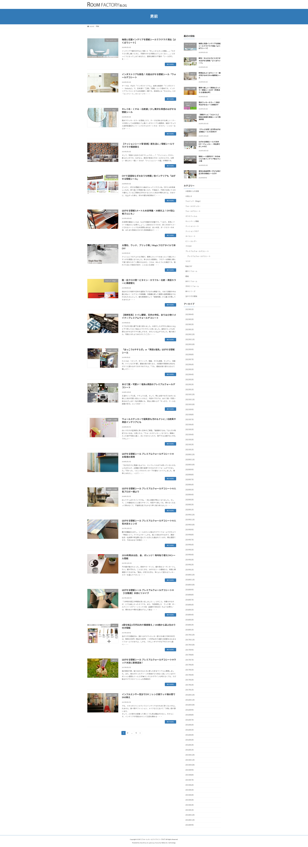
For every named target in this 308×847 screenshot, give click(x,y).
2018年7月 (189, 600)
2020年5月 (189, 490)
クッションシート (192, 226)
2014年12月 (190, 815)
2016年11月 (190, 700)
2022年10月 (190, 344)
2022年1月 (189, 389)
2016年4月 (189, 735)
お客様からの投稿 (192, 191)
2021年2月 (189, 445)
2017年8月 (189, 655)
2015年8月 (189, 775)
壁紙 (187, 276)
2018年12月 (190, 575)
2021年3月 (189, 439)
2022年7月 (189, 359)
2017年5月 (189, 670)
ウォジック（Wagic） (193, 201)
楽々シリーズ (190, 291)
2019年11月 (190, 520)
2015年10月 (190, 765)
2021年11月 (190, 399)
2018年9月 (189, 590)
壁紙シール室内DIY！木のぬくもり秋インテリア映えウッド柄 (210, 159)
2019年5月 (189, 550)
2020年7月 (189, 480)
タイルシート (190, 236)
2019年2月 (189, 565)
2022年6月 (189, 364)
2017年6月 (189, 665)
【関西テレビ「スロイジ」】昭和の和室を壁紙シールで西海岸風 (210, 117)
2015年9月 (189, 770)
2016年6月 (189, 725)
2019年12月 (190, 515)
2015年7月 (189, 780)
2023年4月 (189, 314)
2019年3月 (189, 560)
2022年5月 (189, 369)
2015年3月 (189, 800)
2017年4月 (189, 675)
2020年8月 (189, 474)
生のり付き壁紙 (191, 296)
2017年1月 (189, 690)
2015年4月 (189, 795)
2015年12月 (190, 755)
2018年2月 (189, 625)
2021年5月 (189, 429)
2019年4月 (189, 555)
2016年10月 (190, 705)
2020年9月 (189, 470)
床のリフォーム (191, 281)
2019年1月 (189, 570)
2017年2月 (189, 685)
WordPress (143, 843)
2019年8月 (189, 535)
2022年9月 (189, 349)
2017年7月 (189, 660)
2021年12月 (190, 394)
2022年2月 (189, 384)
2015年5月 (189, 790)
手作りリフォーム (192, 286)
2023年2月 (189, 324)
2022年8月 (189, 354)
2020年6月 (189, 485)
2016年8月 (189, 715)
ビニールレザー (191, 241)
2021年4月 (189, 435)
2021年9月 (189, 410)
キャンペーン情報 (192, 221)
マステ (187, 261)
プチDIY (188, 246)
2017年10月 (190, 645)
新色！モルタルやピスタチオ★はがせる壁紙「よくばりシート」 (210, 61)
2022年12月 (190, 334)
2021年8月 (189, 414)
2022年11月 (190, 339)
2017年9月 (189, 650)
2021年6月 (189, 424)
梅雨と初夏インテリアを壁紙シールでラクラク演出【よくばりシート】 (210, 46)
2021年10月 (190, 404)
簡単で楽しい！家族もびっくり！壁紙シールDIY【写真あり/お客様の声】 (210, 90)
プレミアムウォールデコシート (197, 251)
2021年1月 (189, 449)
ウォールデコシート (193, 211)
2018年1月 (189, 630)
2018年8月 (189, 595)
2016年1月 (189, 750)
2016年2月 (189, 745)
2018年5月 (189, 610)
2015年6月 (189, 785)
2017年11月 (190, 640)
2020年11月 (190, 460)
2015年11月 (190, 760)
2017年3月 (189, 680)
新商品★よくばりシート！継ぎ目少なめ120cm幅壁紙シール (210, 75)
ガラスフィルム (191, 216)
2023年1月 (189, 329)
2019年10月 (190, 525)
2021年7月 (189, 419)
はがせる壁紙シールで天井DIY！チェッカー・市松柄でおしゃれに (209, 144)
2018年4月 (189, 615)
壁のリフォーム (191, 271)
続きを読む (170, 64)
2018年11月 (190, 580)
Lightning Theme (153, 843)
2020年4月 (189, 495)
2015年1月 (189, 810)
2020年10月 (190, 465)
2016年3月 (189, 740)
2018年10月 (190, 585)
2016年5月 (189, 730)
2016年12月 (190, 695)
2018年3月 (189, 620)
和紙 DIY (188, 266)
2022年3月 (189, 379)
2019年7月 (189, 540)
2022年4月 (189, 374)
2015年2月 (189, 805)
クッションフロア (192, 231)
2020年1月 (189, 510)
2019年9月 (189, 530)
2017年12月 (190, 635)
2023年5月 (189, 309)
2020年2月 (189, 505)
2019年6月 (189, 545)
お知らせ (188, 196)
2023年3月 (189, 319)
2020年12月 (190, 455)
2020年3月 (189, 500)
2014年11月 (190, 820)
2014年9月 (189, 825)
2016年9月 (189, 710)
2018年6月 (189, 605)
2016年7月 (189, 720)
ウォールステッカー (193, 206)
